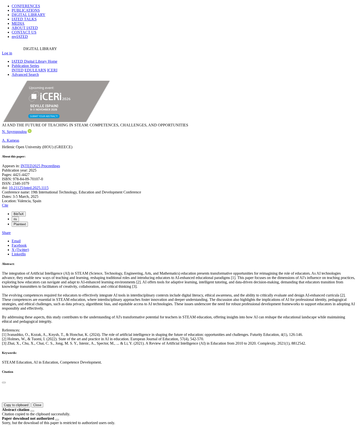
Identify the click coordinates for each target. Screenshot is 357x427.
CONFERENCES (26, 6)
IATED (24, 19)
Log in (7, 53)
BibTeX (19, 214)
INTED (18, 70)
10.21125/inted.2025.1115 (29, 188)
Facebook (19, 245)
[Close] (4, 382)
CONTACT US (24, 32)
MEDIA (18, 23)
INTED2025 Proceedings (40, 166)
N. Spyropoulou (14, 132)
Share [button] (6, 233)
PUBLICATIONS (26, 10)
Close (37, 405)
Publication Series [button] (25, 66)
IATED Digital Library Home (34, 61)
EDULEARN (35, 70)
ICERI (52, 70)
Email (16, 241)
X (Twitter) (20, 250)
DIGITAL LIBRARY (28, 15)
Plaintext (20, 224)
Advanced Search (25, 74)
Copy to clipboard (16, 405)
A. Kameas (10, 140)
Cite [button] (5, 205)
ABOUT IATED (25, 28)
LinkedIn (19, 254)
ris (15, 219)
